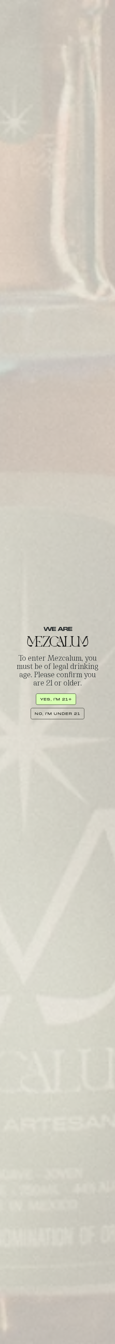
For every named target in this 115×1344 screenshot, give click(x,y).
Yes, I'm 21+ (56, 699)
